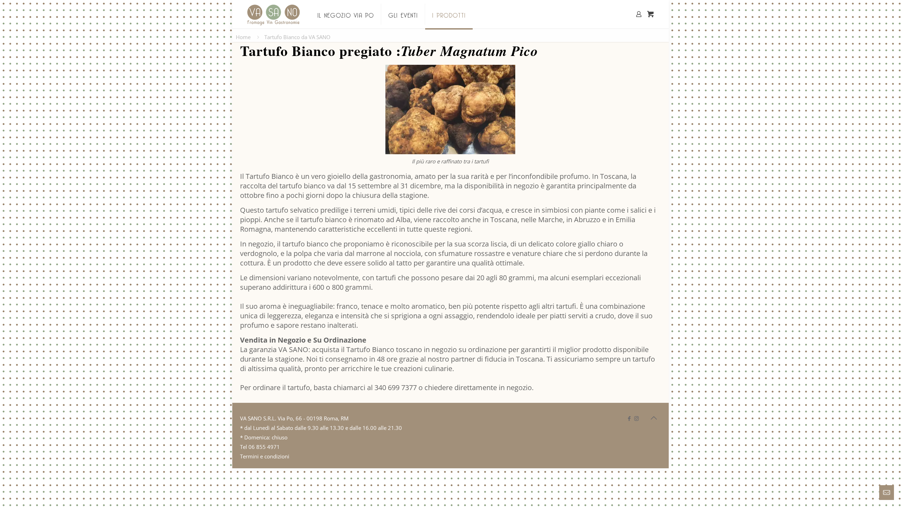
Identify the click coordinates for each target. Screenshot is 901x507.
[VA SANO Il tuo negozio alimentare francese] (273, 14)
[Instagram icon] (636, 418)
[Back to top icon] (653, 418)
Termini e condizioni (264, 456)
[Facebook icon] (629, 418)
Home (243, 36)
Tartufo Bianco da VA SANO (297, 36)
